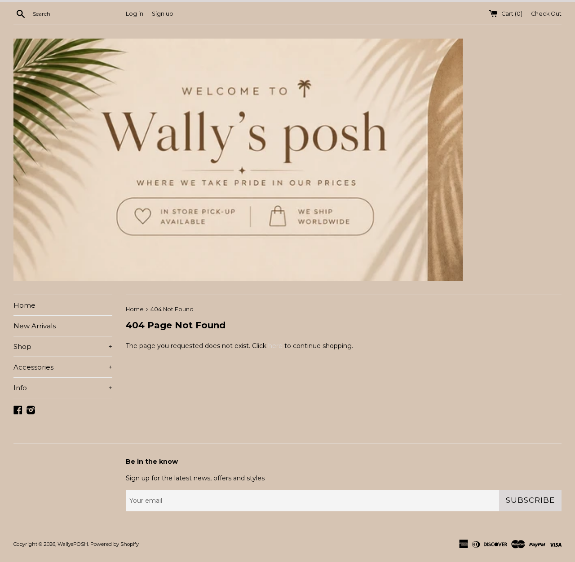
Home (24, 305)
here (275, 346)
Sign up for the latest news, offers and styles (195, 478)
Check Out (546, 13)
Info (62, 387)
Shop (62, 346)
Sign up (162, 13)
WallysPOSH (73, 544)
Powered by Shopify (114, 544)
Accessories (62, 367)
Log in (134, 13)
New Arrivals (34, 326)
